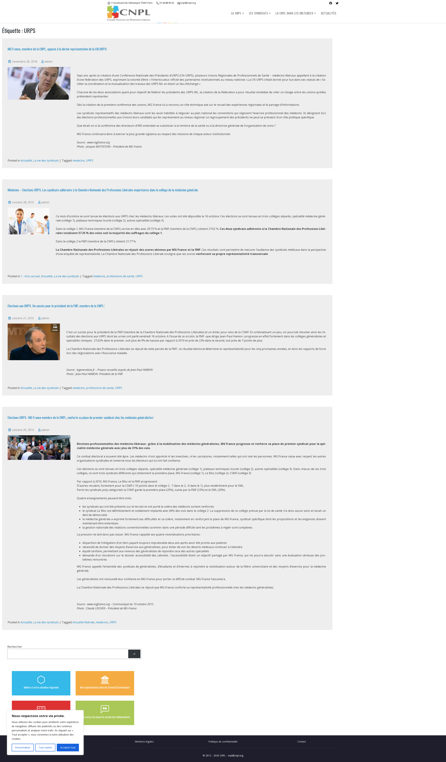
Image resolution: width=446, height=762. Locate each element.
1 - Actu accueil (30, 276)
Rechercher (14, 647)
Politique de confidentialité (223, 741)
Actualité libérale (83, 622)
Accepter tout (68, 747)
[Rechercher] (134, 654)
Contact (301, 741)
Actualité (26, 160)
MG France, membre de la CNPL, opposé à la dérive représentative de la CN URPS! (57, 48)
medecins (78, 160)
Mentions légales (144, 741)
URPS (89, 160)
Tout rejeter (45, 747)
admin (48, 61)
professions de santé (120, 276)
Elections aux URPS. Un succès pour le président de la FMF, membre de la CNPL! (56, 305)
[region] (45, 732)
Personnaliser (22, 747)
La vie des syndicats (46, 160)
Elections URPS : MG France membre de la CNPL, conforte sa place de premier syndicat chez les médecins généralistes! (80, 417)
